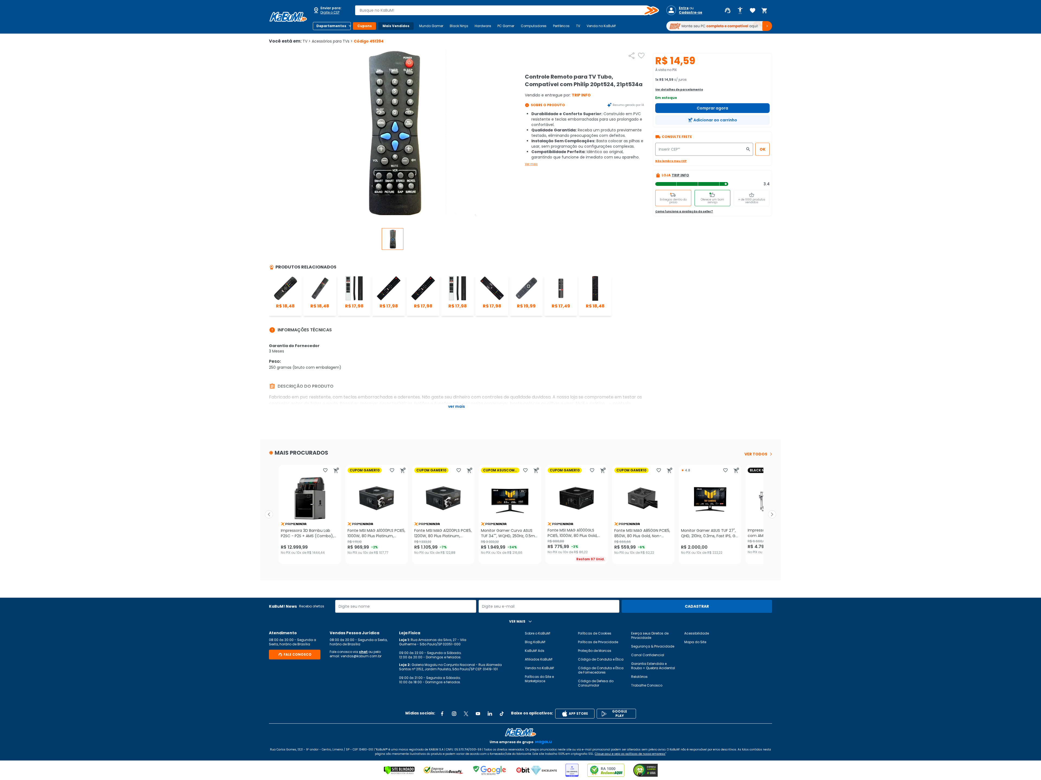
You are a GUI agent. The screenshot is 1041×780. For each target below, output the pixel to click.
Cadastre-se (690, 12)
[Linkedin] (490, 713)
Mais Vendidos (396, 26)
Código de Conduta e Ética (601, 659)
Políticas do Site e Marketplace (539, 678)
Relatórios (639, 676)
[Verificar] (399, 770)
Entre (684, 8)
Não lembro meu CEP (671, 161)
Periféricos (561, 26)
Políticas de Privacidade (598, 642)
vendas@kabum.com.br (361, 656)
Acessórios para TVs (332, 41)
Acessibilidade (696, 633)
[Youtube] (478, 713)
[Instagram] (454, 713)
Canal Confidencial (647, 655)
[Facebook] (442, 713)
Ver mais (531, 164)
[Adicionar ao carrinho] (336, 470)
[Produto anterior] (269, 514)
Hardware (483, 26)
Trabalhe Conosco (646, 685)
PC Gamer (505, 26)
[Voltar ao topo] (520, 732)
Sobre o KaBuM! (537, 633)
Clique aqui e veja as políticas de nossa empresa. (630, 754)
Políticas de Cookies (594, 633)
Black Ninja (459, 26)
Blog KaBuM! (535, 642)
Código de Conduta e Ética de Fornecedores (601, 670)
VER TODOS (755, 454)
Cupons (364, 26)
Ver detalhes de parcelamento (679, 90)
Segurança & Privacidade (652, 646)
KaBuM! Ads (534, 650)
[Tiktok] (502, 713)
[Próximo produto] (772, 514)
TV (578, 26)
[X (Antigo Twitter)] (466, 713)
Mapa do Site (695, 642)
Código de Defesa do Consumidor (595, 683)
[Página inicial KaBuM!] (288, 17)
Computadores (534, 26)
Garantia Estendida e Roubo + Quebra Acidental (653, 665)
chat (363, 651)
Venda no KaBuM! (601, 26)
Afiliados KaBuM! (538, 659)
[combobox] (503, 10)
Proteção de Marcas (594, 650)
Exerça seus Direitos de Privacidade (650, 635)
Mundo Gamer (431, 26)
